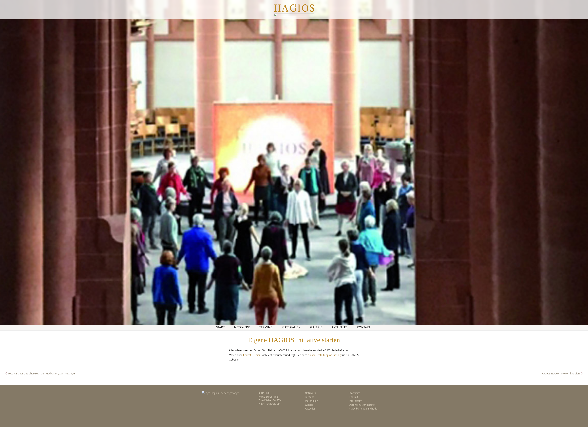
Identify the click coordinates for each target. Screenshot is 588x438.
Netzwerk (242, 327)
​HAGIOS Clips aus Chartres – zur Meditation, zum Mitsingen (42, 373)
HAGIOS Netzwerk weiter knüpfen (560, 373)
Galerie (316, 327)
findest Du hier (251, 355)
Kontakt (363, 327)
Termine (265, 327)
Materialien (291, 327)
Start (220, 327)
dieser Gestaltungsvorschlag (324, 355)
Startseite (354, 393)
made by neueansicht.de (363, 408)
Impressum (355, 400)
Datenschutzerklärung (362, 404)
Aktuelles (339, 327)
